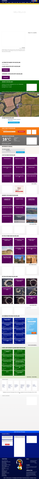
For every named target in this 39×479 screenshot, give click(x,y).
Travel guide (23, 2)
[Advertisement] (31, 190)
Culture (12, 2)
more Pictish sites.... (33, 305)
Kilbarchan (12, 84)
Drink (17, 2)
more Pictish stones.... (33, 264)
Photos (30, 2)
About (27, 458)
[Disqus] (13, 405)
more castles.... (34, 183)
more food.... (29, 376)
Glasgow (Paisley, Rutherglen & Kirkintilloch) (14, 119)
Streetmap (30, 91)
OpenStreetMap (17, 91)
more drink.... (34, 376)
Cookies (28, 465)
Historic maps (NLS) (12, 91)
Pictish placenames (4, 471)
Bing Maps (3, 91)
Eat (15, 2)
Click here (35, 467)
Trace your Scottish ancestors (5, 466)
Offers (33, 2)
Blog (3, 2)
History (9, 2)
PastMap (27, 91)
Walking (27, 2)
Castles (6, 2)
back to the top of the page (19, 431)
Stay (20, 2)
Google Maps (7, 91)
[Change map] (38, 94)
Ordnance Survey (22, 91)
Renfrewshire (21, 84)
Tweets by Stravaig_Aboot (17, 438)
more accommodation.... (32, 345)
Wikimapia (33, 91)
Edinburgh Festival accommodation (6, 461)
